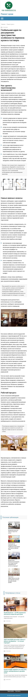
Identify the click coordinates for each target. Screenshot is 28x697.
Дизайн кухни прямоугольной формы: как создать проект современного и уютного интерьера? (14, 563)
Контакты (17, 691)
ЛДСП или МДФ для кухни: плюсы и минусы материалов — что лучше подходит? (14, 641)
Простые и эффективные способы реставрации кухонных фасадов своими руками (13, 579)
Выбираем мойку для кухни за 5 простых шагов (13, 532)
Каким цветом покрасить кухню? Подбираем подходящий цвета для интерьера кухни (14, 546)
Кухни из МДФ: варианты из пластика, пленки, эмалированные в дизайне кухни (15, 671)
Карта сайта (11, 691)
